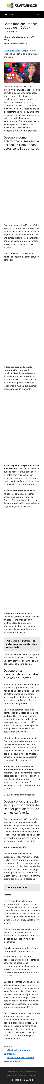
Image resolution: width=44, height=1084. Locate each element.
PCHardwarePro (12, 50)
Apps (25, 50)
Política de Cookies (28, 1071)
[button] (38, 14)
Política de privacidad (16, 1075)
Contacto (33, 1075)
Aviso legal (12, 1071)
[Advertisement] (22, 176)
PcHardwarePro (19, 43)
